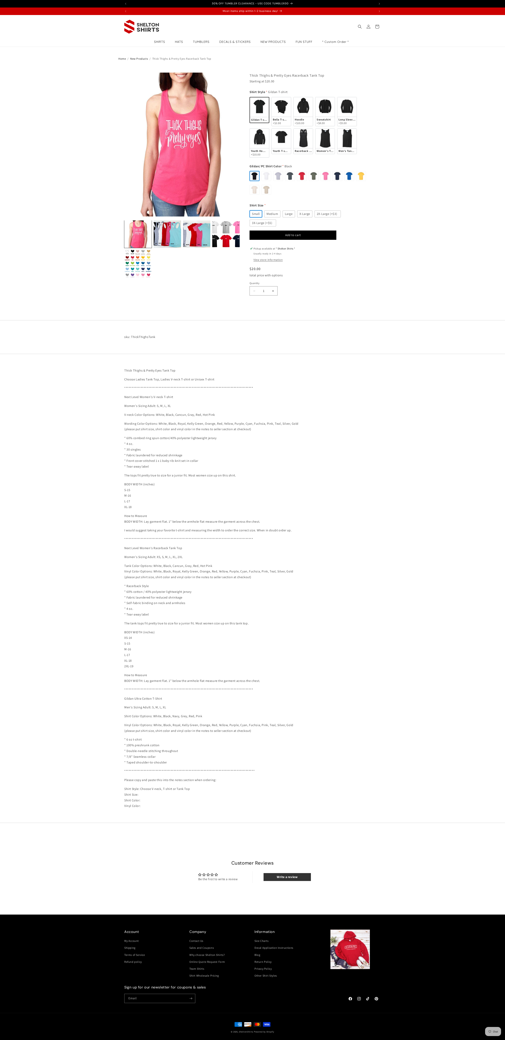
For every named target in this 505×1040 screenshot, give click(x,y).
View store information (268, 260)
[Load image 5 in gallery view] (138, 263)
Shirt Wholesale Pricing (204, 975)
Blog (257, 955)
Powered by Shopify (264, 1031)
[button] (359, 26)
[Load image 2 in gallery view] (167, 234)
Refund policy (133, 962)
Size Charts (261, 941)
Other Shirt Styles (265, 975)
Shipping (130, 948)
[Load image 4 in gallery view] (226, 234)
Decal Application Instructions (273, 948)
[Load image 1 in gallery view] (138, 234)
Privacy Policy (263, 968)
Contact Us (196, 941)
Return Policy (263, 962)
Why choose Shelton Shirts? (207, 955)
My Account (131, 941)
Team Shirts (196, 968)
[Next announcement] (379, 4)
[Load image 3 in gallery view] (196, 234)
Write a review (287, 877)
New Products (139, 58)
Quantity (254, 283)
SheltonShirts (246, 1031)
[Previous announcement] (125, 4)
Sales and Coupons (201, 948)
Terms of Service (134, 955)
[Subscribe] (190, 998)
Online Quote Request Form (207, 962)
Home (122, 58)
